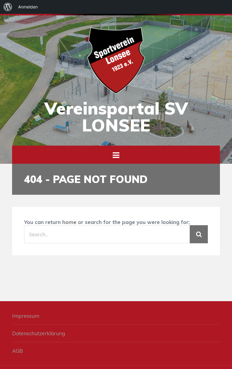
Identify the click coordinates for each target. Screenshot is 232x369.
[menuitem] (8, 7)
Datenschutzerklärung (38, 333)
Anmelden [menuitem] (28, 6)
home (69, 222)
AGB (17, 350)
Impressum (25, 315)
